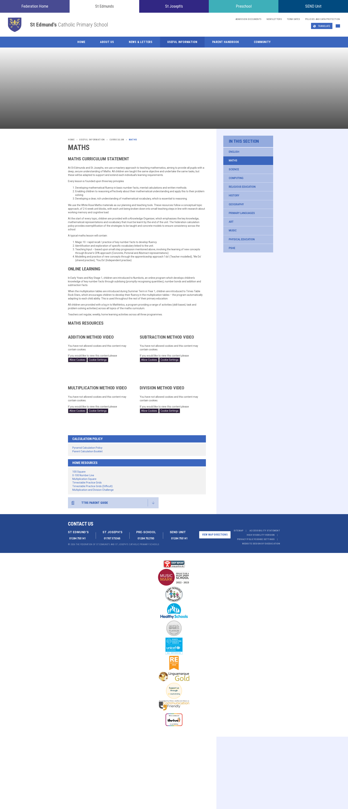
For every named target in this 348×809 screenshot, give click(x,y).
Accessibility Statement (264, 530)
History (234, 195)
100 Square (79, 471)
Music (233, 230)
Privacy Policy (246, 539)
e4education (272, 543)
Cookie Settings (98, 359)
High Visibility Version (261, 535)
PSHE (232, 248)
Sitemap (239, 530)
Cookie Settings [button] (265, 539)
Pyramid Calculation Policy (87, 447)
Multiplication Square (84, 478)
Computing (236, 178)
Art (231, 221)
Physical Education (242, 239)
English (234, 151)
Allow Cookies (77, 359)
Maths (233, 160)
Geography (236, 204)
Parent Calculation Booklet (87, 451)
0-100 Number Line (83, 475)
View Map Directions (215, 534)
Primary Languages (242, 213)
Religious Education (242, 186)
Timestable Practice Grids (87, 482)
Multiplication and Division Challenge (93, 489)
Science (234, 169)
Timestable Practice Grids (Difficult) (92, 486)
